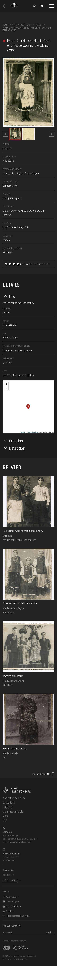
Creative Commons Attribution (34, 264)
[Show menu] (51, 6)
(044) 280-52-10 (31, 839)
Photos (38, 25)
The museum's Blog (14, 811)
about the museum (14, 798)
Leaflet (23, 432)
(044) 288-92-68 (20, 839)
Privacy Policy (7, 959)
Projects (7, 807)
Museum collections (21, 25)
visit (5, 820)
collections (9, 802)
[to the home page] (28, 790)
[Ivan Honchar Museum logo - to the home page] (14, 6)
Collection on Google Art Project (17, 916)
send (48, 932)
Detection (17, 447)
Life (12, 296)
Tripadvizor (10, 911)
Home (5, 25)
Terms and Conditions (20, 959)
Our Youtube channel (13, 906)
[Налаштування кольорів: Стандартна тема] (34, 6)
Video (6, 816)
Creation (16, 440)
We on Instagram (12, 901)
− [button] (6, 387)
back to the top (41, 773)
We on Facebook (12, 897)
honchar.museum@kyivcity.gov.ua (20, 842)
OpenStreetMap (33, 432)
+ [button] (6, 383)
